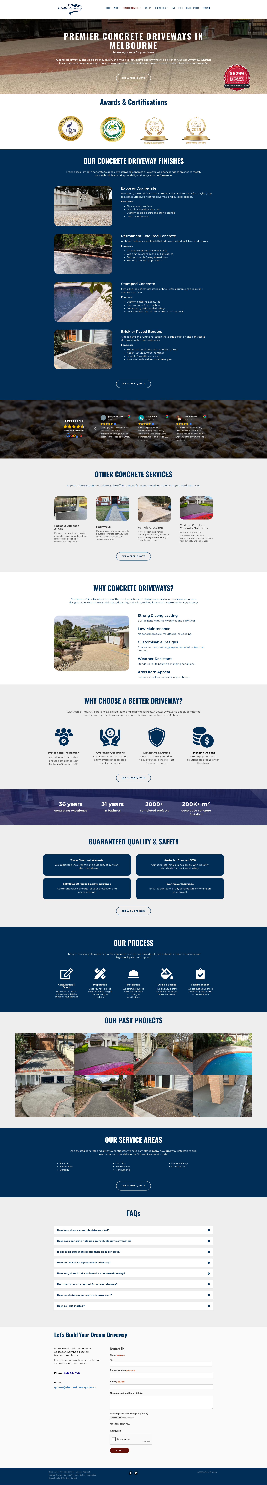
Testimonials (160, 8)
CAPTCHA (115, 1431)
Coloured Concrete (71, 1475)
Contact (206, 8)
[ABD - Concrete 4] (104, 1116)
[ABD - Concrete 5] (44, 1116)
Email (117, 1381)
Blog (180, 8)
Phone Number (122, 1370)
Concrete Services (130, 8)
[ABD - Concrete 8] (163, 1116)
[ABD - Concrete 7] (44, 1074)
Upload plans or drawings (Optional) (129, 1413)
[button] (211, 429)
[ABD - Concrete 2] (222, 1116)
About (116, 8)
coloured (184, 647)
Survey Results (54, 1478)
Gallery (148, 8)
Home (108, 8)
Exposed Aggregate (83, 1472)
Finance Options (192, 8)
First (112, 1360)
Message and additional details (126, 1393)
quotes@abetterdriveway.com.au (75, 1387)
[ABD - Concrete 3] (163, 1074)
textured (199, 647)
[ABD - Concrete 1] (222, 1074)
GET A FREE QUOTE (133, 78)
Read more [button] (106, 440)
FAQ (173, 8)
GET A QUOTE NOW (133, 911)
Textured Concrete (55, 1475)
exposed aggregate (166, 647)
